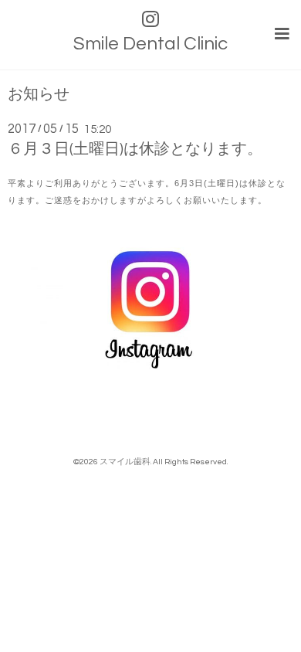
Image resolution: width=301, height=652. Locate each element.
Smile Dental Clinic (150, 43)
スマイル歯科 (125, 461)
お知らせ (38, 94)
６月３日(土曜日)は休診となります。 (135, 149)
